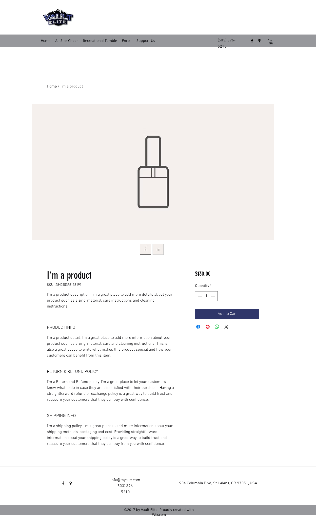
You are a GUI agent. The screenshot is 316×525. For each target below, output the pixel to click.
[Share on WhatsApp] (217, 327)
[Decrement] (199, 296)
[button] (271, 41)
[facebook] (252, 40)
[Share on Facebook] (198, 327)
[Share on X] (226, 327)
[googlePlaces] (259, 40)
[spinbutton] (206, 296)
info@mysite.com (125, 480)
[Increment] (213, 296)
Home (52, 86)
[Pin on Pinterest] (208, 327)
